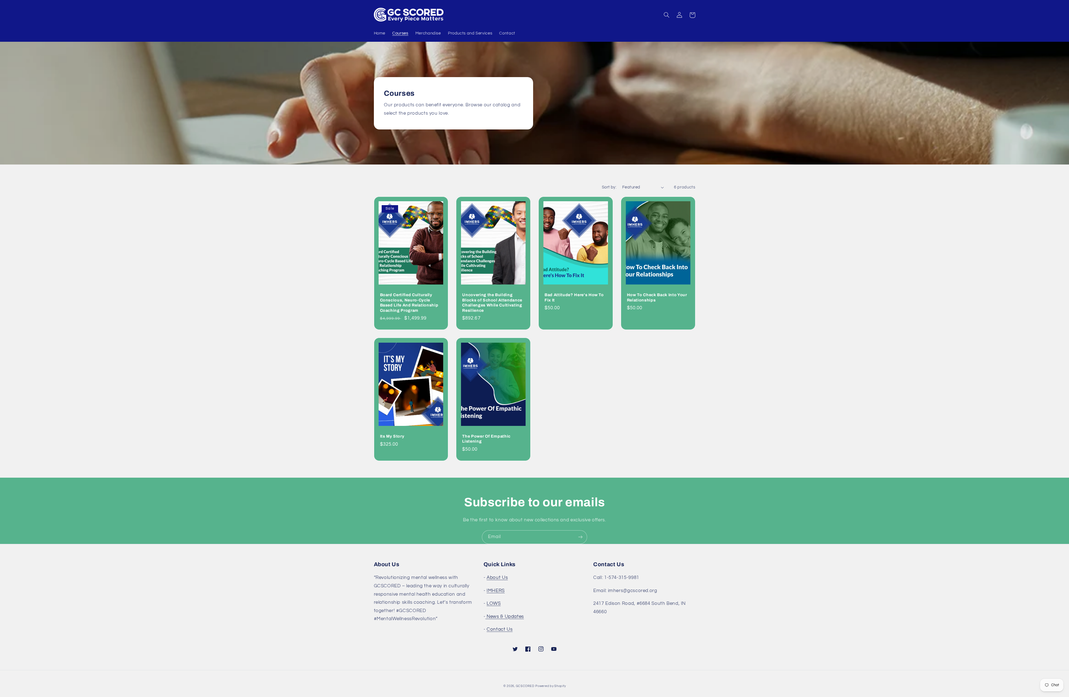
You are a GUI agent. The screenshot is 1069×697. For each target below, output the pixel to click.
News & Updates (504, 616)
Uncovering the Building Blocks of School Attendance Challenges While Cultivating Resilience (492, 302)
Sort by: (609, 187)
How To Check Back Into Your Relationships (657, 297)
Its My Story (392, 436)
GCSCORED (525, 686)
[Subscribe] (580, 537)
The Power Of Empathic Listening (486, 438)
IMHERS (496, 590)
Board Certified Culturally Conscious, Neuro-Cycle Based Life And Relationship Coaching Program (409, 302)
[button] (666, 15)
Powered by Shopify (550, 686)
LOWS (494, 603)
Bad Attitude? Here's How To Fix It (574, 297)
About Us (497, 577)
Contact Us (500, 629)
